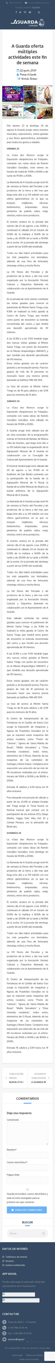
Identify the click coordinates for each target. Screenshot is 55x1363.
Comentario (13, 1119)
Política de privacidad (29, 1359)
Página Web (13, 1174)
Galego (19, 7)
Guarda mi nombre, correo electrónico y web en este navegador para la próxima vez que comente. (27, 1198)
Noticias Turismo (29, 78)
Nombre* (11, 1149)
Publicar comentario (28, 1209)
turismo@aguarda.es (38, 2)
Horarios (9, 1261)
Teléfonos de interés (16, 1256)
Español (36, 7)
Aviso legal (17, 1355)
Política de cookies (34, 1355)
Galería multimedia (15, 1265)
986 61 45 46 (15, 2)
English (27, 7)
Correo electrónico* (17, 1162)
